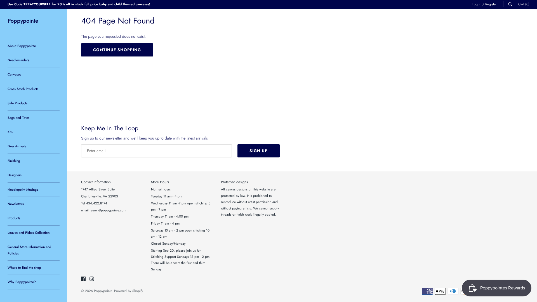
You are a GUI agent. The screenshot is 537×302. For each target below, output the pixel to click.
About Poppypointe (22, 45)
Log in (476, 4)
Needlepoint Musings (23, 189)
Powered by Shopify (128, 290)
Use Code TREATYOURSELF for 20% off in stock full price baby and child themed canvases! (79, 4)
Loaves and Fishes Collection (29, 232)
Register (491, 4)
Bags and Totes (18, 117)
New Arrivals (17, 146)
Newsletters (16, 203)
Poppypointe (103, 290)
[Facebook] (83, 279)
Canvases (14, 74)
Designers (15, 175)
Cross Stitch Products (23, 88)
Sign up (258, 151)
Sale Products (17, 103)
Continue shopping (117, 50)
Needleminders (18, 60)
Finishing (14, 160)
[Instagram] (92, 279)
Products (14, 218)
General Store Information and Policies (29, 249)
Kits (10, 131)
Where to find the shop (24, 267)
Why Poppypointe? (22, 281)
